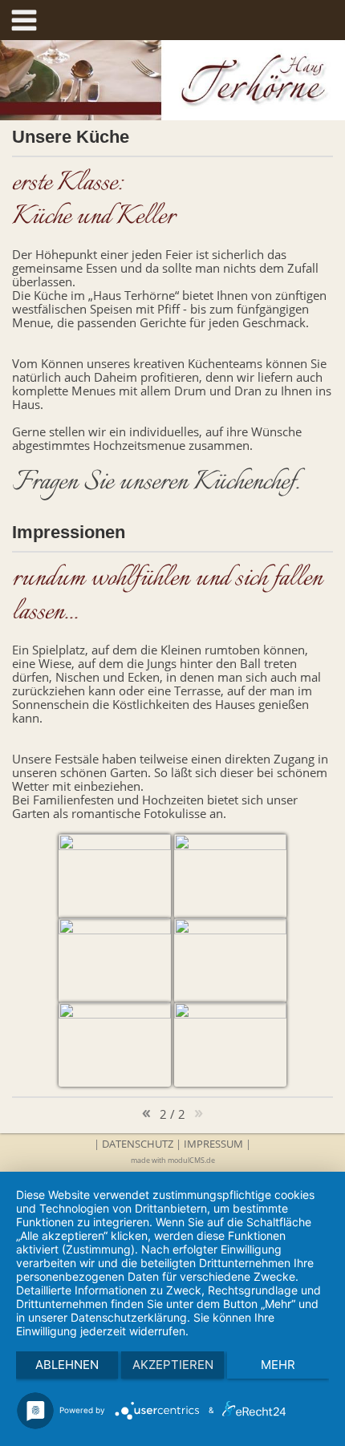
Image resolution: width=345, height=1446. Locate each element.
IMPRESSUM (213, 1143)
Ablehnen (67, 1364)
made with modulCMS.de (173, 1160)
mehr (278, 1364)
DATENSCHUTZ (137, 1143)
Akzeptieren (172, 1364)
